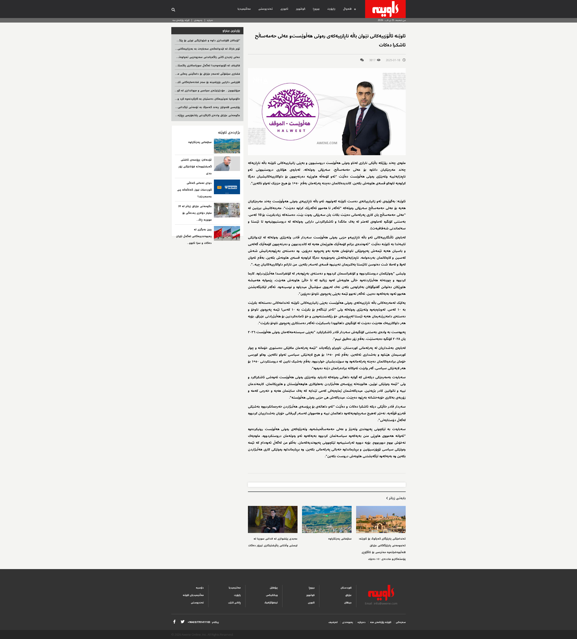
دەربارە (210, 20)
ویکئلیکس (272, 595)
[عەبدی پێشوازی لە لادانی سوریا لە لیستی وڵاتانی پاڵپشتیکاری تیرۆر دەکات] (273, 519)
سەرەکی (401, 622)
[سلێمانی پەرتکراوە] (327, 519)
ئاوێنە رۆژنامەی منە (180, 20)
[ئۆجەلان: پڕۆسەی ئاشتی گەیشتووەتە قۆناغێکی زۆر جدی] (227, 163)
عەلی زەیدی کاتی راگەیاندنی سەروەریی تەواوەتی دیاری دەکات (200, 57)
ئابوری (284, 9)
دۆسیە (200, 588)
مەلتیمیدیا (235, 588)
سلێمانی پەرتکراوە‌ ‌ (199, 142)
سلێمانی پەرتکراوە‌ (340, 538)
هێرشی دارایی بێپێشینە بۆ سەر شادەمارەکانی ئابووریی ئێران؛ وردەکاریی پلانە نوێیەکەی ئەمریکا (179, 82)
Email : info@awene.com (381, 603)
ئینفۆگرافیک (271, 602)
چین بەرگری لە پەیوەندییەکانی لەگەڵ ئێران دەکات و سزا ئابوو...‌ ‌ (194, 236)
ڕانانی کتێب (234, 602)
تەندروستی (265, 9)
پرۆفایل (274, 588)
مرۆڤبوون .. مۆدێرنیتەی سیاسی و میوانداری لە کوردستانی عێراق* (198, 90)
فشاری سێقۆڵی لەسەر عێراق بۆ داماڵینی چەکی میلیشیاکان (202, 74)
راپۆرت (331, 9)
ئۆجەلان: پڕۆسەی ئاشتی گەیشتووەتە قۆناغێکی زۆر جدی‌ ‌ (195, 166)
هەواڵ (347, 9)
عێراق (348, 595)
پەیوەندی (198, 20)
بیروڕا (316, 9)
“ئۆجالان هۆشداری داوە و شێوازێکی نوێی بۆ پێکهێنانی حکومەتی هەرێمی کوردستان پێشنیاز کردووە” (176, 40)
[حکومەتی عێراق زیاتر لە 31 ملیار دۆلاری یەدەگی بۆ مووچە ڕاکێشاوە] (227, 210)
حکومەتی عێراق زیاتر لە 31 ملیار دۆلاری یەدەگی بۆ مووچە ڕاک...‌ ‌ (195, 213)
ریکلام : (203, 622)
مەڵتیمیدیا (244, 9)
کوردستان (346, 588)
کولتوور (300, 9)
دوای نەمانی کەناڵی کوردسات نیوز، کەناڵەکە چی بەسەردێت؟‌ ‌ (194, 190)
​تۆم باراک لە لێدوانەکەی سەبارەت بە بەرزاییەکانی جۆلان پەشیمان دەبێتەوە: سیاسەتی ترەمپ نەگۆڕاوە (175, 48)
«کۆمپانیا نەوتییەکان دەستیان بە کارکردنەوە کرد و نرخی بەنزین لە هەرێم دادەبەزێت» (186, 99)
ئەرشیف (333, 622)
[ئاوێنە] (385, 9)
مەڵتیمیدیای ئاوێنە (193, 595)
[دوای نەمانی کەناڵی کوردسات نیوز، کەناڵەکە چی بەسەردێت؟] (227, 187)
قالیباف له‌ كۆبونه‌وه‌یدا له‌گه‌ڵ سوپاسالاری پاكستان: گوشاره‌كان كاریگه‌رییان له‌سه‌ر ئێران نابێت (181, 65)
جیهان (348, 602)
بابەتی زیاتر (397, 498)
